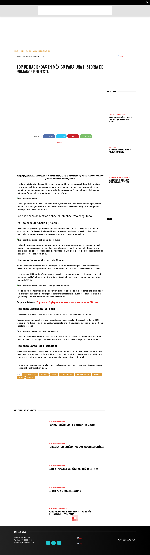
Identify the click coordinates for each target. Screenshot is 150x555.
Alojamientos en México (41, 51)
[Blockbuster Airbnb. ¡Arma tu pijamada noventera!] (121, 135)
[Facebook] (48, 543)
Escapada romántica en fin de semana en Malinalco (72, 424)
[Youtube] (59, 543)
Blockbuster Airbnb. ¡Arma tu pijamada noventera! (120, 151)
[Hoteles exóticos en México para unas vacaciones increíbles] (30, 446)
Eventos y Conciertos (117, 114)
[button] (147, 2)
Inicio (16, 51)
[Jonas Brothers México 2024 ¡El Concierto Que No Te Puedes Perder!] (121, 103)
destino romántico (66, 374)
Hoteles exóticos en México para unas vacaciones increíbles (76, 446)
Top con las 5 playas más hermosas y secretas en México (67, 302)
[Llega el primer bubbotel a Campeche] (30, 490)
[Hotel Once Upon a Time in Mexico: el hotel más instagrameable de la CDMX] (30, 512)
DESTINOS (112, 147)
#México (54, 374)
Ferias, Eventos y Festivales (119, 177)
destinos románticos (83, 374)
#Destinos (44, 374)
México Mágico (26, 51)
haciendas (97, 374)
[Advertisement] (75, 10)
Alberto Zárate (33, 56)
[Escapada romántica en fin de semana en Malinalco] (30, 424)
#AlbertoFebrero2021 (30, 374)
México (21, 377)
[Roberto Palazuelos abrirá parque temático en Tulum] (30, 467)
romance (30, 377)
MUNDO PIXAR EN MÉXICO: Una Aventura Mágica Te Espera (119, 181)
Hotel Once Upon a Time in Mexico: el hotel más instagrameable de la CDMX (70, 513)
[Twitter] (53, 543)
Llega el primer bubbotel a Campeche (66, 490)
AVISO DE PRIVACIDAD (126, 540)
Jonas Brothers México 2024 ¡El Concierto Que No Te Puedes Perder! (120, 119)
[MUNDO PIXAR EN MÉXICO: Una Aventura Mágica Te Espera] (121, 166)
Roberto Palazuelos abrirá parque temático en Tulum (73, 468)
